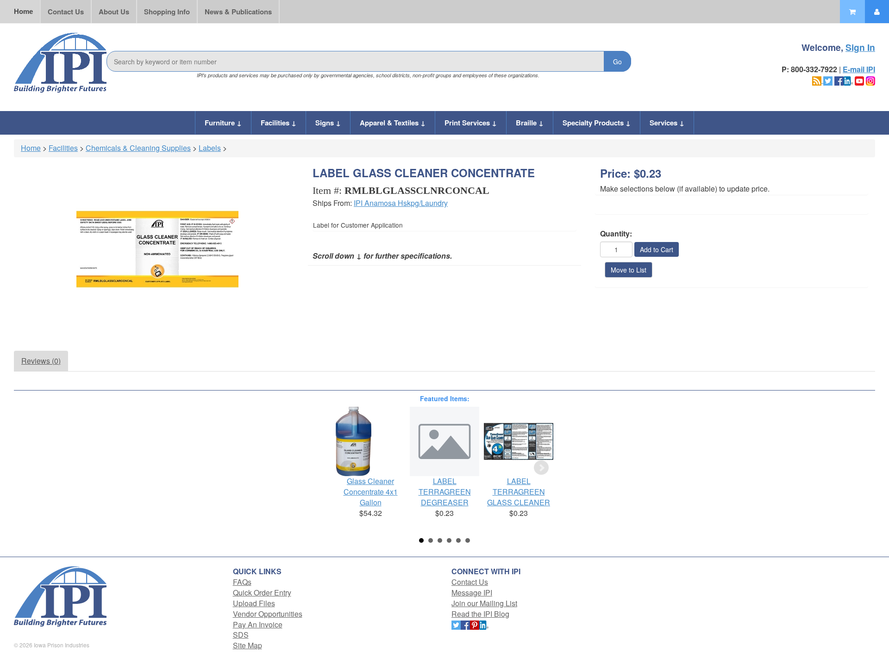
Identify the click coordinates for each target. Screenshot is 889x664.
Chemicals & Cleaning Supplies (138, 148)
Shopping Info (167, 11)
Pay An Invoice (257, 624)
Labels (210, 148)
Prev (347, 467)
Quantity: (616, 234)
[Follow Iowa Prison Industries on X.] (828, 79)
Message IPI (471, 592)
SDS (241, 634)
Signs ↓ (328, 123)
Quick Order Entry (262, 592)
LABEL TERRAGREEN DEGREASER (445, 492)
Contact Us (66, 11)
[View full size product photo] (157, 249)
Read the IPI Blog (480, 613)
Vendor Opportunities (267, 613)
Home (23, 11)
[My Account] (877, 11)
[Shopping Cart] (852, 11)
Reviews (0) (41, 360)
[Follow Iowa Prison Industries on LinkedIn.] (848, 79)
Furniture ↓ (223, 123)
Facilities (63, 148)
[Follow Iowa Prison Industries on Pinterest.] (474, 624)
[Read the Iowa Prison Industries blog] (817, 79)
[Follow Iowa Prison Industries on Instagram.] (870, 79)
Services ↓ (667, 123)
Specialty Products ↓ (597, 123)
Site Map (247, 645)
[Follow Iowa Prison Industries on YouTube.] (859, 79)
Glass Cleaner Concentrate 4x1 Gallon (371, 492)
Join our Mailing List (484, 603)
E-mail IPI (859, 69)
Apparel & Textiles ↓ (393, 123)
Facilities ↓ (278, 123)
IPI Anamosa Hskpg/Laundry (401, 203)
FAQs (242, 582)
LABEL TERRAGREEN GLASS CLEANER (518, 492)
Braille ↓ (530, 123)
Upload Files (254, 603)
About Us (114, 11)
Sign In (860, 47)
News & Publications (238, 11)
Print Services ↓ (470, 123)
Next (541, 467)
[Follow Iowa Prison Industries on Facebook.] (839, 79)
